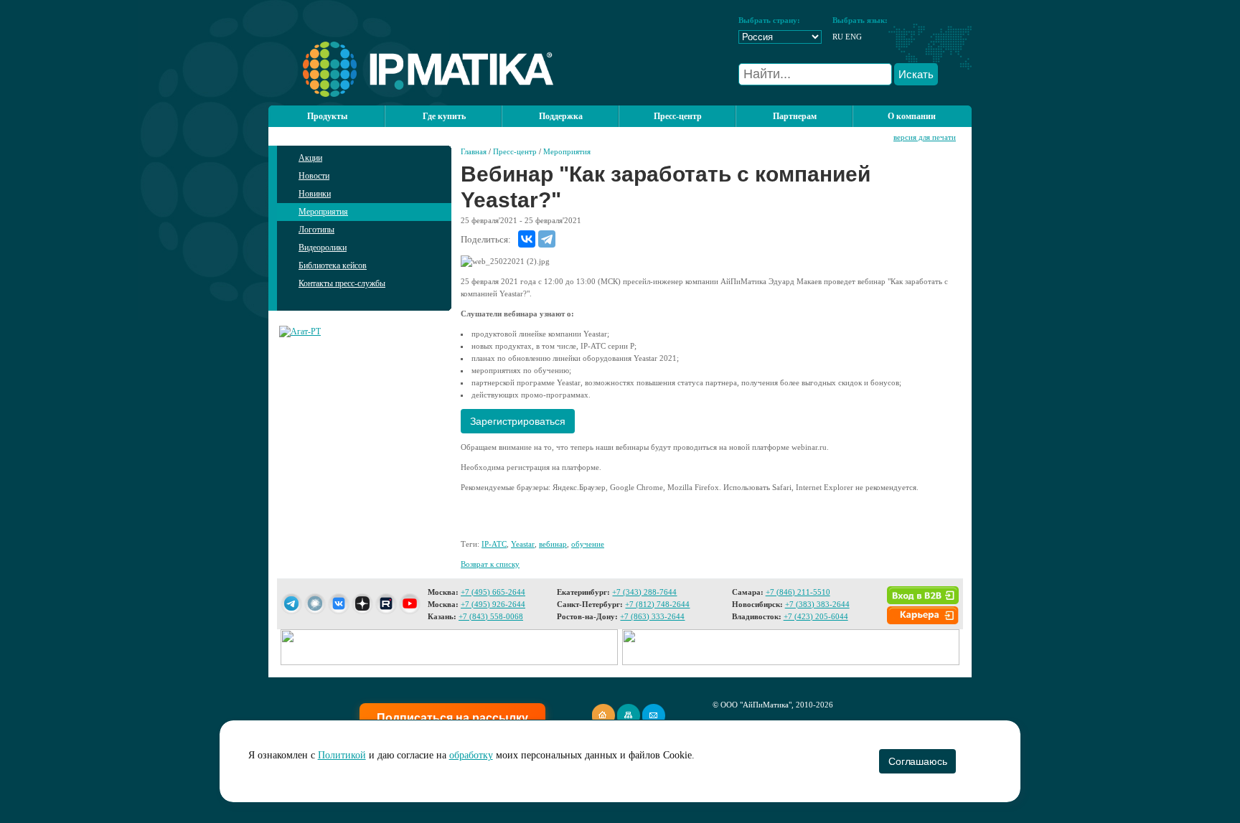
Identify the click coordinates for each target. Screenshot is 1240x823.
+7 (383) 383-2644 (817, 604)
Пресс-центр (515, 151)
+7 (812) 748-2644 (657, 604)
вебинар (553, 544)
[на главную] (410, 94)
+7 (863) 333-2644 (652, 616)
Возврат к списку (490, 564)
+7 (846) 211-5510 (798, 592)
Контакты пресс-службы (342, 283)
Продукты (327, 116)
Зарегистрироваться (517, 421)
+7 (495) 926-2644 (493, 604)
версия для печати (924, 137)
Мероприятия (323, 212)
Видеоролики (323, 248)
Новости (314, 176)
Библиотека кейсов (333, 265)
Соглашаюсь (917, 761)
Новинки (315, 194)
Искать (916, 74)
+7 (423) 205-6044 (816, 616)
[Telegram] (546, 239)
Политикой (342, 755)
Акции (310, 158)
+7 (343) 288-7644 (644, 592)
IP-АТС (494, 544)
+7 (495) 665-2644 (493, 592)
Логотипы (316, 230)
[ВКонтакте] (526, 239)
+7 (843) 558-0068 (491, 616)
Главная (474, 151)
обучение (587, 544)
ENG (853, 36)
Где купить (444, 116)
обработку (471, 755)
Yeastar (523, 544)
